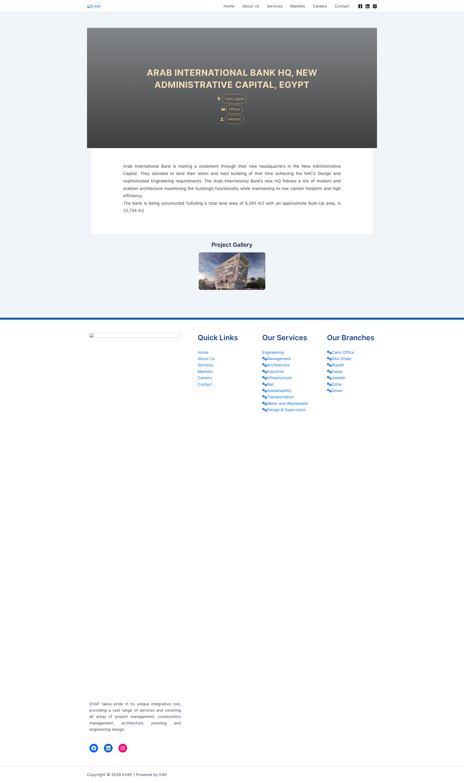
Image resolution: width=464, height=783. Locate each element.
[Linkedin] (367, 6)
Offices (234, 109)
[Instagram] (375, 6)
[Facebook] (360, 6)
